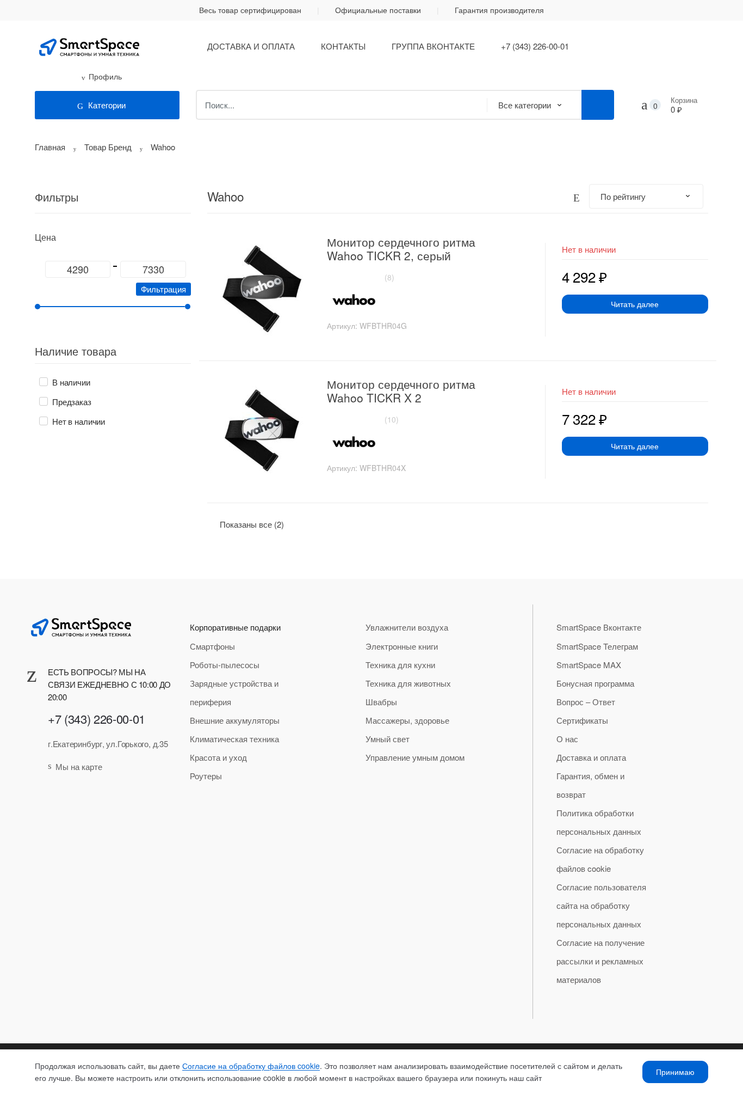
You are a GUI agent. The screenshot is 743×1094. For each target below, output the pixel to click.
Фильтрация (163, 289)
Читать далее (635, 303)
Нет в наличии (78, 421)
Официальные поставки (378, 9)
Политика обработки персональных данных (598, 822)
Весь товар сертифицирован (250, 9)
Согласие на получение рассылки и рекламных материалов (600, 961)
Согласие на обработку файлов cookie (600, 859)
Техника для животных (408, 683)
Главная (50, 146)
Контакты (343, 46)
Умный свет (388, 738)
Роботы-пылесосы (224, 664)
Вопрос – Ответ (585, 701)
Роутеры (206, 775)
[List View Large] (576, 196)
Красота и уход (218, 757)
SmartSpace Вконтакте (598, 627)
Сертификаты (582, 720)
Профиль (105, 76)
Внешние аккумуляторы (235, 720)
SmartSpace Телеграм (597, 646)
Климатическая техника (234, 738)
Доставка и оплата (251, 46)
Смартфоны (212, 646)
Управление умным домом (415, 757)
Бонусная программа (595, 683)
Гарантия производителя (499, 9)
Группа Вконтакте (433, 46)
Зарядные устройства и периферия (234, 692)
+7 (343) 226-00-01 (535, 46)
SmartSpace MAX (588, 664)
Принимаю (675, 1071)
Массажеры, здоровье (407, 720)
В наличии (71, 382)
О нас (567, 738)
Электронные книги (402, 646)
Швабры (381, 701)
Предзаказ (71, 401)
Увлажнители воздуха (407, 627)
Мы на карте (78, 766)
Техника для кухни (400, 664)
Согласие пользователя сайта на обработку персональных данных (601, 905)
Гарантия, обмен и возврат (590, 785)
